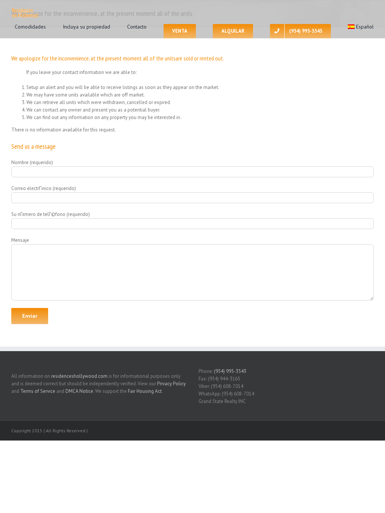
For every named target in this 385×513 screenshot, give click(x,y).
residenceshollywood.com (79, 376)
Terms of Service (37, 391)
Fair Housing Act (145, 391)
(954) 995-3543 (230, 371)
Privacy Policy (171, 383)
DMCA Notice (79, 391)
